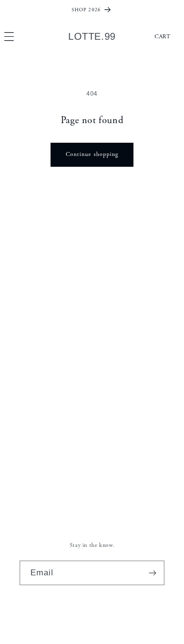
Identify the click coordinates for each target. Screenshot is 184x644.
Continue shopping (92, 154)
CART (163, 36)
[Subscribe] (152, 573)
